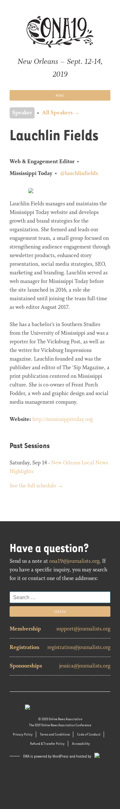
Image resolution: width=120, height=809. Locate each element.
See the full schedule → (36, 486)
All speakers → (61, 113)
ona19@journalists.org (74, 561)
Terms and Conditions (55, 734)
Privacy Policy (23, 734)
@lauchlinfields (79, 173)
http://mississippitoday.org (62, 419)
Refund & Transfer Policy (47, 743)
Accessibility (81, 743)
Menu (60, 95)
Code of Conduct (88, 734)
